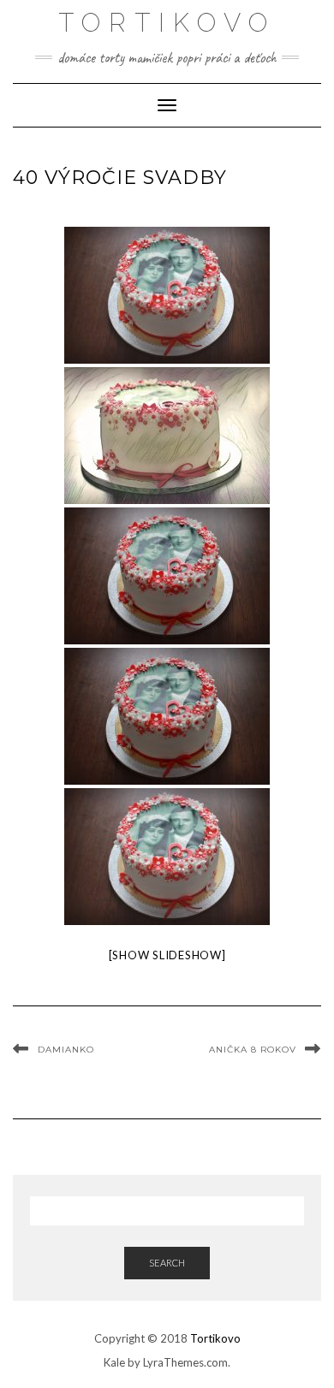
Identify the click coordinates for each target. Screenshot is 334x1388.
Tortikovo (215, 1338)
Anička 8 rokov (252, 1049)
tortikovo (167, 23)
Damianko (66, 1049)
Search (167, 1262)
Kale (114, 1362)
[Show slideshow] (167, 955)
